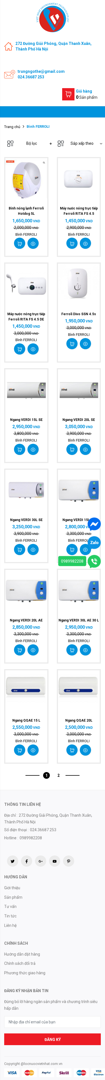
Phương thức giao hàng (24, 973)
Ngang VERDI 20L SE (78, 420)
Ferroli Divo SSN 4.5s (78, 314)
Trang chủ (12, 127)
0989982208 (72, 561)
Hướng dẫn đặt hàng (22, 954)
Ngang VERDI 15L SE (26, 420)
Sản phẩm (13, 897)
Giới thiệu (12, 888)
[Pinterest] (68, 861)
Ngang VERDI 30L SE (26, 520)
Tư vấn (10, 906)
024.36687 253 (31, 77)
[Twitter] (12, 861)
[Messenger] (94, 524)
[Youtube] (54, 861)
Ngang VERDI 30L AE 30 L (79, 620)
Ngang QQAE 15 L (26, 720)
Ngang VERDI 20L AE (26, 620)
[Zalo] (94, 542)
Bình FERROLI (26, 234)
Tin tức (10, 916)
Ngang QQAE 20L (78, 720)
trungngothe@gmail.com (41, 71)
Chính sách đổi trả (20, 963)
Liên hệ (10, 925)
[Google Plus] (40, 861)
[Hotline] (94, 561)
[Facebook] (26, 861)
